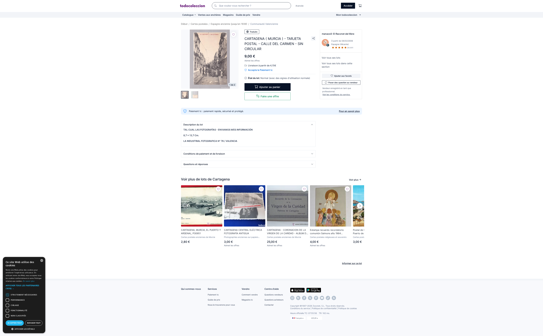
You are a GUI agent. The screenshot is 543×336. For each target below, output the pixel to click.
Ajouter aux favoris (343, 76)
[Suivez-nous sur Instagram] (292, 298)
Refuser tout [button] (33, 323)
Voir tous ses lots (331, 57)
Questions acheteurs (273, 300)
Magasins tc (247, 300)
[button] (248, 124)
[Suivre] (233, 34)
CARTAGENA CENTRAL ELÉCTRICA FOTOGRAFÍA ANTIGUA (243, 232)
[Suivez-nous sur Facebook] (304, 298)
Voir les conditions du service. (336, 94)
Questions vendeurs (273, 294)
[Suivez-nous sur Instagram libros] (298, 298)
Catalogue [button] (188, 14)
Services (212, 288)
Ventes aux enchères (209, 14)
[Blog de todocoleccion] (334, 298)
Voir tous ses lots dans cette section (337, 65)
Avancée (299, 6)
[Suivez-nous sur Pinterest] (316, 298)
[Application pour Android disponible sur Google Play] (313, 289)
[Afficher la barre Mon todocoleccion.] (360, 15)
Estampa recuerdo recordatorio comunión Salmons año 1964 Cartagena (327, 232)
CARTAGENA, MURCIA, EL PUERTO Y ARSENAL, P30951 (201, 232)
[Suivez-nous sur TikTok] (328, 298)
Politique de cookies (347, 308)
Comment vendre (250, 294)
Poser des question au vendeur (342, 82)
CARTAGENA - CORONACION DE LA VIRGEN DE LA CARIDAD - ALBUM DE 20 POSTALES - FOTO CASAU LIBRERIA (287, 232)
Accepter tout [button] (14, 323)
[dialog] (24, 295)
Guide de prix (243, 14)
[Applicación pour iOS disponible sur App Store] (297, 289)
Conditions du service (300, 308)
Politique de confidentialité (324, 308)
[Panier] (360, 5)
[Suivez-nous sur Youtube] (322, 298)
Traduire (253, 32)
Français (298, 318)
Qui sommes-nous (191, 288)
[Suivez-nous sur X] (310, 298)
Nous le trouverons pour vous (221, 305)
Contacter (269, 305)
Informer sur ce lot (352, 263)
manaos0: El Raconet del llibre (338, 33)
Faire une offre (270, 96)
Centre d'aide (271, 288)
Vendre (256, 14)
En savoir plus (29, 281)
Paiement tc (213, 294)
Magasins (228, 14)
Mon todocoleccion (346, 14)
